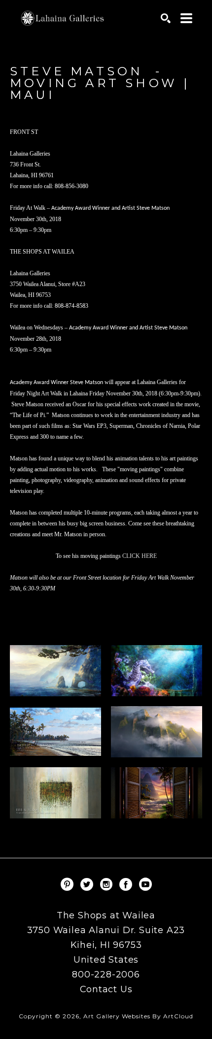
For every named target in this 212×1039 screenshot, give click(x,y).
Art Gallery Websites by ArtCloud (138, 1016)
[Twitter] (88, 884)
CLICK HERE (139, 555)
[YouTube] (145, 884)
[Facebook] (127, 884)
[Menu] (186, 18)
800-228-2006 (106, 975)
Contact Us (106, 989)
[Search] (166, 18)
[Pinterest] (69, 884)
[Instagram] (108, 884)
